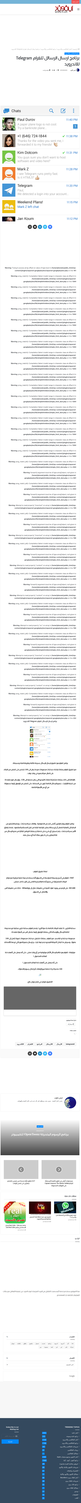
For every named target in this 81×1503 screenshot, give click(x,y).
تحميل (37, 1343)
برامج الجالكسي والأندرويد (48, 49)
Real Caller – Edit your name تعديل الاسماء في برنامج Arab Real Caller (15, 1226)
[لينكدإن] (40, 227)
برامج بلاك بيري (73, 1484)
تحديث (43, 1343)
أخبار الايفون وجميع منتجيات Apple (67, 1457)
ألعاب (76, 1498)
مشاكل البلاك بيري (72, 1488)
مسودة (46, 1347)
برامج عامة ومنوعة (72, 1436)
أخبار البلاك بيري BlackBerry (69, 1477)
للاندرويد (20, 1044)
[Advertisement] (40, 31)
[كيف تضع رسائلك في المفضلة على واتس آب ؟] (65, 1207)
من (40, 1347)
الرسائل (49, 1044)
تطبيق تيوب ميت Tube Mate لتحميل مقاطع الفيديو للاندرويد (40, 1218)
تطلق (25, 1343)
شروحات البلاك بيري (71, 1481)
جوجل (12, 1343)
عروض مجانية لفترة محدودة (69, 1464)
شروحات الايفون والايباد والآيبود (68, 1467)
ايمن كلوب (73, 70)
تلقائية (19, 1343)
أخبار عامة (40, 1126)
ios (72, 1343)
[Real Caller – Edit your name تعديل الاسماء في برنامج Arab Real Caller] (15, 1212)
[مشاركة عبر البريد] (35, 227)
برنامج (39, 1044)
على (66, 1347)
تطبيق (31, 1343)
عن (61, 1347)
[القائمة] (78, 10)
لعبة (52, 1347)
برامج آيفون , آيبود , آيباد (70, 1460)
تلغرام (30, 1044)
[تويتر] (45, 227)
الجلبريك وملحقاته (72, 1471)
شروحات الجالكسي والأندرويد (69, 1446)
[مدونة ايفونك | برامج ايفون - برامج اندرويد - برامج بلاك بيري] (64, 9)
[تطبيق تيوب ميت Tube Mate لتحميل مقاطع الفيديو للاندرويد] (40, 1208)
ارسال (59, 1044)
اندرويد (56, 1343)
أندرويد (62, 1343)
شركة (71, 1347)
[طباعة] (30, 227)
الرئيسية (75, 49)
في (57, 1347)
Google (72, 1376)
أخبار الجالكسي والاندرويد (64, 49)
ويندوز (76, 1491)
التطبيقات (75, 1495)
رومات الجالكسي (73, 1450)
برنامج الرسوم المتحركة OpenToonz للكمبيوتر (40, 1134)
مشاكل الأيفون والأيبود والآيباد (69, 1474)
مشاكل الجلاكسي (72, 1453)
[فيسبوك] (50, 227)
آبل (68, 1343)
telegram (69, 1044)
